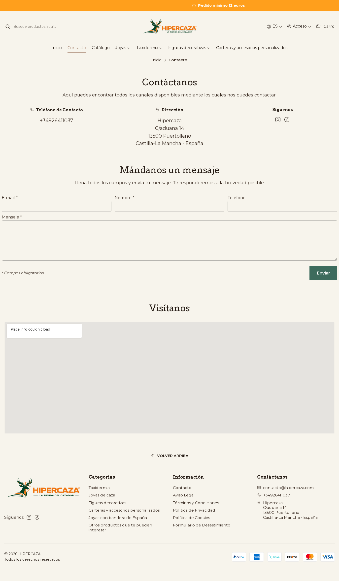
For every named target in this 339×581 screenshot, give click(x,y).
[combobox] (33, 26)
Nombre (124, 198)
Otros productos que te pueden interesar (120, 527)
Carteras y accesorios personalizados (124, 510)
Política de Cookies (191, 517)
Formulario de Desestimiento (201, 525)
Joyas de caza (102, 495)
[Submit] (7, 26)
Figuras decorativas (107, 502)
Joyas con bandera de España (118, 517)
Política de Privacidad (194, 510)
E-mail (9, 198)
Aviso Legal (184, 495)
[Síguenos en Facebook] (287, 120)
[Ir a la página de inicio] (169, 26)
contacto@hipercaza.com (288, 487)
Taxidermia (99, 487)
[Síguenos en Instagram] (278, 120)
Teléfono (236, 198)
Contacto (182, 487)
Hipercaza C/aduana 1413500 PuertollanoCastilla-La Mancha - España (290, 510)
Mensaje (12, 217)
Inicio (157, 60)
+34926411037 (56, 120)
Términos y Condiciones (196, 502)
